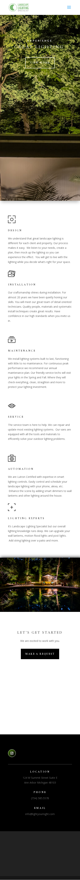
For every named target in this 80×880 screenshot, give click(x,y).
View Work (40, 62)
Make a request (40, 653)
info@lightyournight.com (40, 814)
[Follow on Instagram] (12, 753)
